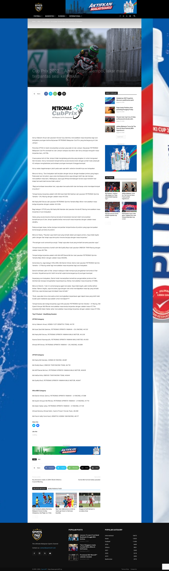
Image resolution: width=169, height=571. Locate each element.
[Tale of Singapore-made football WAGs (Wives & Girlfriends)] (73, 547)
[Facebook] (120, 16)
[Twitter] (126, 16)
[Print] (64, 94)
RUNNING (61, 16)
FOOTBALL (37, 16)
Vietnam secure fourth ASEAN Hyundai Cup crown (111, 215)
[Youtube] (130, 16)
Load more (120, 137)
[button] (134, 16)
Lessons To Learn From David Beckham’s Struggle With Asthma (89, 537)
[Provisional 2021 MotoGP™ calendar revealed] (73, 557)
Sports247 (44, 569)
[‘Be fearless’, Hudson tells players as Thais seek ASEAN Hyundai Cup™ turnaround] (112, 187)
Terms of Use (125, 569)
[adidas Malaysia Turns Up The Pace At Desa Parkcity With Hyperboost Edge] (110, 128)
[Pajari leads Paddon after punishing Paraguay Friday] (110, 110)
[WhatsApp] (55, 94)
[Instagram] (123, 16)
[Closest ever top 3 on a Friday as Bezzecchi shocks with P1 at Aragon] (110, 119)
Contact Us (134, 569)
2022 (38, 21)
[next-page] (36, 517)
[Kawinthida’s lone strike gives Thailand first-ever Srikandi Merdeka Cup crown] (129, 207)
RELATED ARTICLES (39, 488)
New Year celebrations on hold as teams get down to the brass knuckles (65, 511)
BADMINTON (49, 16)
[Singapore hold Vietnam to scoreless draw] (89, 500)
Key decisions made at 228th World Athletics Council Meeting (46, 481)
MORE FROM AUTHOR (55, 488)
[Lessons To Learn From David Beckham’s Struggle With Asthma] (73, 537)
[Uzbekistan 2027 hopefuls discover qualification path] (110, 100)
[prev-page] (33, 517)
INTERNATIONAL (74, 16)
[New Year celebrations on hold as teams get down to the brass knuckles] (66, 500)
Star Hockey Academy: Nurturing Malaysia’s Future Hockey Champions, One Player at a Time (42, 511)
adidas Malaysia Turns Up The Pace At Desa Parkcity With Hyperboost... (126, 128)
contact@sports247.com (48, 548)
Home (34, 21)
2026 (107, 191)
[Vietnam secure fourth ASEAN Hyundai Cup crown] (112, 207)
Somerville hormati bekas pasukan (89, 480)
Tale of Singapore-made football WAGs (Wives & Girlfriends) (88, 547)
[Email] (60, 94)
